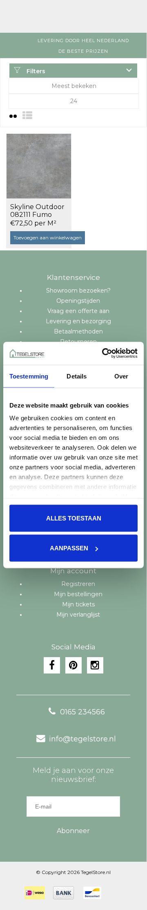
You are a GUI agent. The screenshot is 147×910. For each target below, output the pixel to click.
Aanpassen (69, 548)
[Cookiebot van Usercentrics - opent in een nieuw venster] (104, 353)
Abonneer (73, 831)
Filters (35, 71)
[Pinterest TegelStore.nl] (73, 665)
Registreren (78, 584)
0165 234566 (82, 711)
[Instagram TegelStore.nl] (95, 665)
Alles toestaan (73, 517)
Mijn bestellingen (78, 594)
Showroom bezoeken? (78, 290)
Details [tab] (77, 375)
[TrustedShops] (114, 892)
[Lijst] (27, 116)
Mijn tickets (78, 604)
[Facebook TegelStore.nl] (52, 665)
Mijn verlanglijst (78, 614)
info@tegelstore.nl (82, 738)
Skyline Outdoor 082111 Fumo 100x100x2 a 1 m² (37, 211)
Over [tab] (121, 375)
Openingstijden (78, 300)
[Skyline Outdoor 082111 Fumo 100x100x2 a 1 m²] (38, 165)
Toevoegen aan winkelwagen (47, 237)
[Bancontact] (92, 892)
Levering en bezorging (78, 321)
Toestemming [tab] (28, 375)
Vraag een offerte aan (78, 311)
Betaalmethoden (78, 331)
